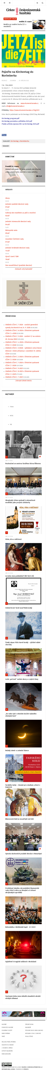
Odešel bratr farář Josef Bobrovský (18, 608)
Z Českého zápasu (7, 1048)
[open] (4, 3)
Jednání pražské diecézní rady (16, 204)
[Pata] (23, 1014)
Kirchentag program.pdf (10, 118)
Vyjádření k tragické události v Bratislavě (20, 962)
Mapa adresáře (6, 1054)
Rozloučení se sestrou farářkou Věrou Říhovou (23, 464)
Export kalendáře (7, 1051)
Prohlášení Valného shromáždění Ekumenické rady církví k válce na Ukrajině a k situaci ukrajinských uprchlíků (22, 890)
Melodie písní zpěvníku (9, 1042)
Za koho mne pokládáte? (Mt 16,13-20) (19, 576)
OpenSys (25, 1069)
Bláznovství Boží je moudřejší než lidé (19, 819)
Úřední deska (29, 1024)
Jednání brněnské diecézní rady (17, 248)
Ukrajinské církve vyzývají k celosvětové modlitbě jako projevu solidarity (20, 501)
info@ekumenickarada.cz (15, 106)
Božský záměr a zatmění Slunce (17, 751)
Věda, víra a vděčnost (13, 539)
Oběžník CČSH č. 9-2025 (14, 368)
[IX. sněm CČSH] (24, 293)
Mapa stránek (6, 1033)
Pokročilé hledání (7, 1027)
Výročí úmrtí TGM (11, 256)
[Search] (42, 3)
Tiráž (3, 1036)
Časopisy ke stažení (7, 1045)
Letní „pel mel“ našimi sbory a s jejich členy (21, 679)
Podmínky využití (7, 1030)
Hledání (4, 1024)
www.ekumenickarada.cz (29, 103)
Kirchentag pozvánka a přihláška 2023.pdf (17, 121)
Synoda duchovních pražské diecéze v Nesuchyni (23, 854)
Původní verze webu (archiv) (34, 1030)
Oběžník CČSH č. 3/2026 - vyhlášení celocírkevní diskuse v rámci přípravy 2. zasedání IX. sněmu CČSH (23, 351)
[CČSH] (23, 11)
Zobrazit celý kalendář (23, 269)
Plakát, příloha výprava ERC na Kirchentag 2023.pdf (20, 124)
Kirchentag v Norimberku (20, 141)
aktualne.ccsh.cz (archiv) (33, 1033)
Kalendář (6, 146)
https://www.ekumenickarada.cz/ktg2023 (24, 110)
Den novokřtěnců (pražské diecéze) (18, 265)
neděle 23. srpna (25, 22)
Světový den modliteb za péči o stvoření (20, 213)
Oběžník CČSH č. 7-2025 (14, 377)
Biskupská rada (11, 230)
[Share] (37, 3)
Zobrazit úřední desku (24, 381)
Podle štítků (29, 1036)
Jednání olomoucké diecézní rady (18, 221)
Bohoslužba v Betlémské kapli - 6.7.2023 (20, 927)
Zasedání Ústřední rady (14, 239)
